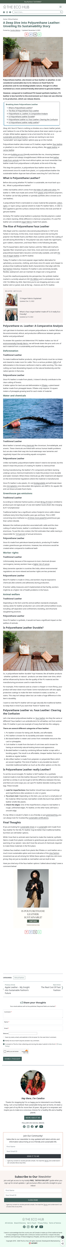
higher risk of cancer (41, 564)
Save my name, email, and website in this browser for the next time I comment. (30, 1037)
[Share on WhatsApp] (39, 34)
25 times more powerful (37, 518)
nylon (5, 206)
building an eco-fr (18, 154)
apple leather (52, 147)
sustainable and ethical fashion (15, 137)
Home (5, 19)
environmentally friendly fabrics (15, 343)
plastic (40, 193)
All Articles (9, 1223)
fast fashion (7, 269)
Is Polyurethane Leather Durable (21, 116)
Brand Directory (20, 1223)
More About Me (33, 1118)
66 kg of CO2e (46, 502)
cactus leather (8, 150)
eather (59, 144)
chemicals (30, 445)
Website (5, 1033)
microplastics (12, 486)
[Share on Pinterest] (26, 34)
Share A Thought (12, 1059)
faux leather (40, 718)
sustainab (42, 827)
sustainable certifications (38, 818)
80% (55, 362)
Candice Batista (15, 30)
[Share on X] (35, 34)
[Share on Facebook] (31, 34)
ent (24, 534)
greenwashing (51, 815)
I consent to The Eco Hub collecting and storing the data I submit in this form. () (33, 1045)
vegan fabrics (26, 222)
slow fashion (54, 853)
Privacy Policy (43, 1223)
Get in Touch (31, 1223)
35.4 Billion (34, 279)
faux (55, 144)
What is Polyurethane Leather (20, 108)
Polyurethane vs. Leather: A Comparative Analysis (28, 113)
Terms (47, 1161)
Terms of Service (55, 1223)
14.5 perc (19, 534)
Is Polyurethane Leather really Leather (24, 122)
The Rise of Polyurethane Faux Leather (24, 111)
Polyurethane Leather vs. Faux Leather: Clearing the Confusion (33, 119)
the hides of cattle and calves (45, 190)
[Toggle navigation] (60, 7)
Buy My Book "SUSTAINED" (33, 2)
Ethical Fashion (13, 19)
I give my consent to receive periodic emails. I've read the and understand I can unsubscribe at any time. (33, 1162)
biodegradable (40, 483)
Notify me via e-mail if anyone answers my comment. (22, 1041)
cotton (59, 203)
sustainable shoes (27, 827)
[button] (7, 39)
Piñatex (45, 385)
